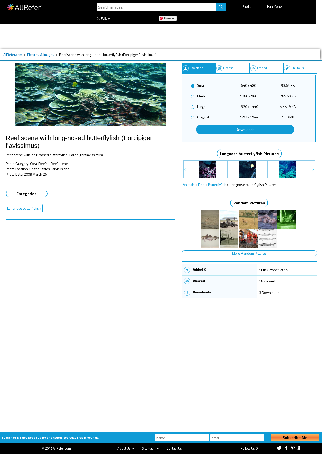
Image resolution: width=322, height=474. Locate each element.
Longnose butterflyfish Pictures (249, 154)
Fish (201, 184)
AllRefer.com (12, 54)
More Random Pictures (249, 253)
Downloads (245, 129)
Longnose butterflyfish (24, 208)
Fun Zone (274, 6)
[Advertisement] (158, 36)
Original (203, 117)
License (228, 67)
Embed (262, 67)
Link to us (297, 67)
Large (201, 106)
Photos (248, 6)
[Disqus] (90, 362)
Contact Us (174, 448)
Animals (189, 184)
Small (201, 85)
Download (196, 67)
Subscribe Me (294, 437)
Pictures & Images (40, 54)
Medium (203, 96)
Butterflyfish (217, 184)
